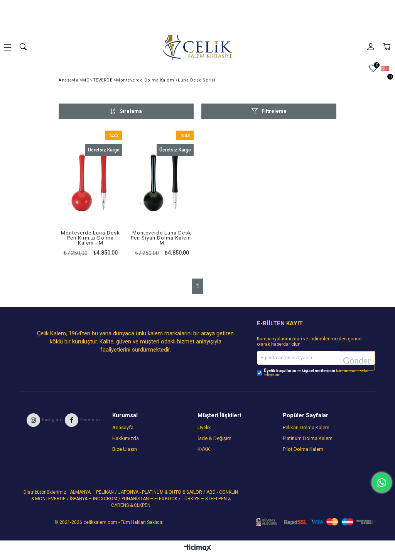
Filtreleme (274, 111)
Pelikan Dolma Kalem (306, 427)
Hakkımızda (125, 438)
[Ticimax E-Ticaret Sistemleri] (197, 548)
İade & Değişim (214, 438)
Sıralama (131, 111)
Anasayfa (122, 427)
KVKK (204, 449)
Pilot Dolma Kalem (303, 449)
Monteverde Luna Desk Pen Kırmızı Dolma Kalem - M (90, 238)
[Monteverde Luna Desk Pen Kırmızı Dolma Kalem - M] (90, 182)
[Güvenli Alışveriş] (313, 522)
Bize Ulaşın (124, 449)
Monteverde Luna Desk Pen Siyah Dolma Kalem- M (162, 238)
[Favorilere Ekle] (90, 194)
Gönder (357, 360)
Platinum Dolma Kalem (308, 438)
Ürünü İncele (103, 194)
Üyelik (204, 427)
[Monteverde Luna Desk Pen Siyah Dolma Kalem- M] (162, 182)
